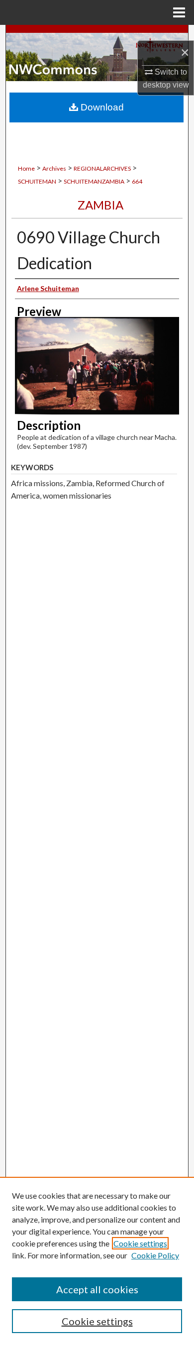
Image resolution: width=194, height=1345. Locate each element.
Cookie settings (140, 1243)
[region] (97, 1261)
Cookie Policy (155, 1255)
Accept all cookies (97, 1289)
